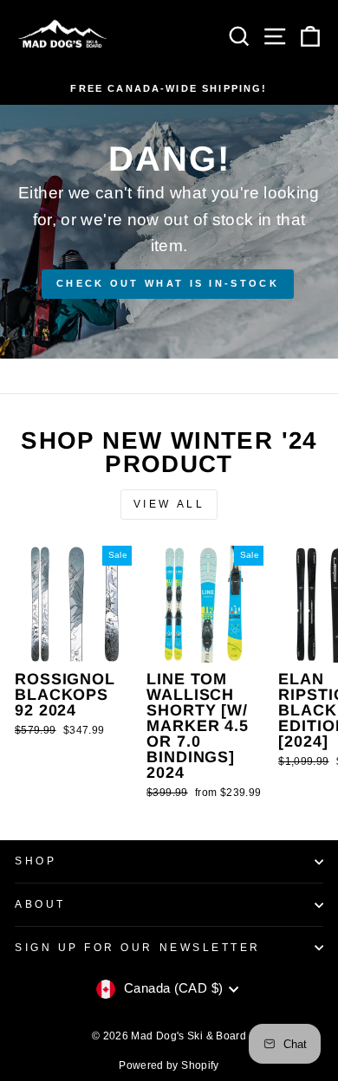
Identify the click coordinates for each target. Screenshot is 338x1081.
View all (169, 504)
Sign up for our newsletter (138, 947)
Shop (35, 860)
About (40, 903)
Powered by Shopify (169, 1065)
